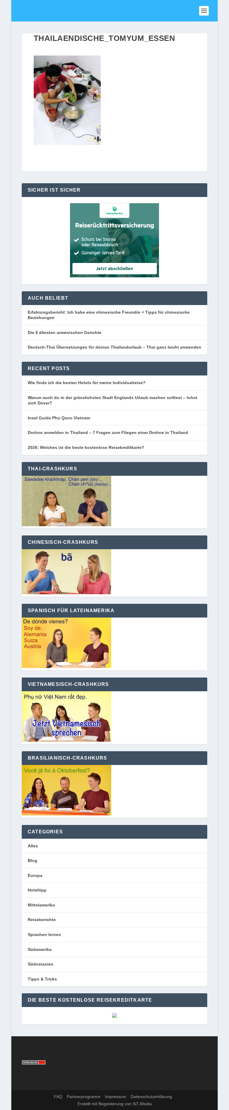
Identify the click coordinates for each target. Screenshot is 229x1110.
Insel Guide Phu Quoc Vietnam (59, 417)
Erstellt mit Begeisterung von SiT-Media (115, 1103)
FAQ (58, 1096)
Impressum (115, 1096)
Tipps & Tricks (42, 979)
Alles (33, 845)
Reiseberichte (42, 919)
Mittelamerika (41, 905)
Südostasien (40, 964)
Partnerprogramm (83, 1096)
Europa (35, 875)
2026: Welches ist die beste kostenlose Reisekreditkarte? (86, 447)
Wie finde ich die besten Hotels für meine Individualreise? (87, 382)
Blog (32, 860)
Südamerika (40, 949)
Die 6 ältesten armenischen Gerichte (64, 332)
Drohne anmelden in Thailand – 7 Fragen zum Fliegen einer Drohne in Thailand (108, 432)
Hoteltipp (37, 890)
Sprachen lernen (44, 934)
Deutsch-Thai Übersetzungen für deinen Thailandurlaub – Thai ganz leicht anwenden (114, 347)
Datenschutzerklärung (151, 1096)
